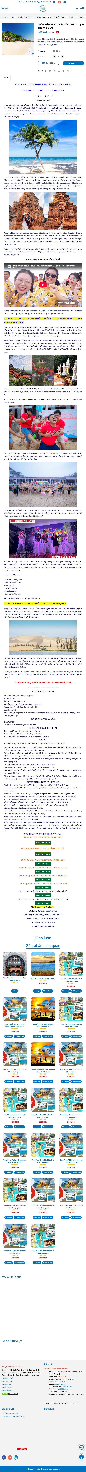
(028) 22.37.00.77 (45, 2)
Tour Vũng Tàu (7, 1381)
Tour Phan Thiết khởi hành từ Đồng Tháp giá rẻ (43, 1206)
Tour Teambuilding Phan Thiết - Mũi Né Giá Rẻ (14, 979)
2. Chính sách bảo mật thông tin (13, 1416)
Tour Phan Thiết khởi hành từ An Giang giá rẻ (71, 1161)
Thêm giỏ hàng (49, 63)
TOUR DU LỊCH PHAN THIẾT (42, 17)
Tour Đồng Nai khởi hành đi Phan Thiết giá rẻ (43, 1025)
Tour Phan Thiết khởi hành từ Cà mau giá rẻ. (71, 1071)
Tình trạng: (42, 51)
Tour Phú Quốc (7, 1384)
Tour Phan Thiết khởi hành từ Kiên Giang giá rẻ (14, 1116)
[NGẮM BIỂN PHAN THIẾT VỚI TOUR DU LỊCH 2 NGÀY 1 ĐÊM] (43, 8)
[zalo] (64, 2)
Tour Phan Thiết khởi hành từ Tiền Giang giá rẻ (43, 1252)
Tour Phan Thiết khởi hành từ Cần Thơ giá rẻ (43, 1161)
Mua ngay (74, 63)
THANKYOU (21, 1449)
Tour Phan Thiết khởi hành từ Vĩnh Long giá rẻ (14, 1206)
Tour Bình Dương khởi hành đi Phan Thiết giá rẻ (14, 1071)
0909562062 (32, 2)
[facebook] (54, 2)
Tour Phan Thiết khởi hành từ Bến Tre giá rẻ (14, 1252)
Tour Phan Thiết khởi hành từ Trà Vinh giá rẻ (71, 1206)
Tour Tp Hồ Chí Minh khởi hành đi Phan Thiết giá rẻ (15, 1025)
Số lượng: (41, 56)
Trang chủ (5, 17)
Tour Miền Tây (7, 1387)
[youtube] (59, 2)
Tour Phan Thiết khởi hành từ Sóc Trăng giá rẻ (71, 1116)
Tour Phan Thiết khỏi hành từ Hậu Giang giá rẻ (14, 1161)
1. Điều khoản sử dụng (10, 1413)
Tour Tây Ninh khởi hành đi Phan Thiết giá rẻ (71, 1025)
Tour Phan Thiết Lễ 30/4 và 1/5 (43, 979)
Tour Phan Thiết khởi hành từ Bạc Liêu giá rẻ (43, 1116)
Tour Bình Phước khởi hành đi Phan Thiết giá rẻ (43, 1071)
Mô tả (6, 77)
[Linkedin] (54, 71)
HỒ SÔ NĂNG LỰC (12, 1341)
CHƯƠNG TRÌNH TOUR (20, 17)
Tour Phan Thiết (7, 1378)
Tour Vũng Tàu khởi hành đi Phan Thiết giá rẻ (71, 980)
